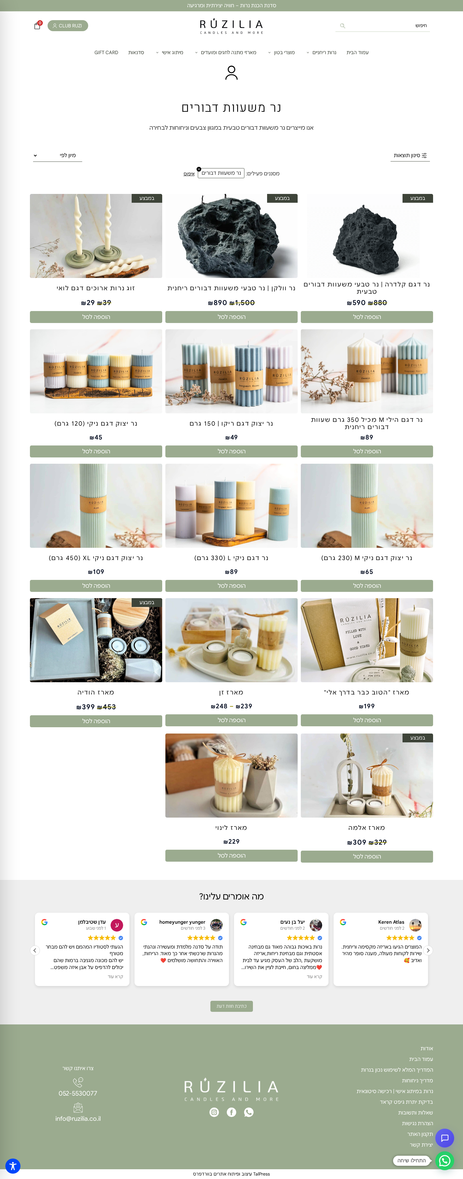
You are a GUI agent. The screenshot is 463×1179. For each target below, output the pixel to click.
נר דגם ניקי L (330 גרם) (231, 558)
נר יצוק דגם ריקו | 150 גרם (231, 423)
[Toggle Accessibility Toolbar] (13, 1166)
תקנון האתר (420, 1134)
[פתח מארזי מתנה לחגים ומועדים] (196, 52)
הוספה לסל (367, 317)
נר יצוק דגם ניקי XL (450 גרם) (96, 558)
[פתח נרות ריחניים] (308, 52)
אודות (426, 1049)
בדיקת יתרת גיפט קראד (406, 1102)
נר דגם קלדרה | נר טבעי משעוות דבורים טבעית (367, 288)
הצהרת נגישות (417, 1123)
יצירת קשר (421, 1145)
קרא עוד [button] (123, 976)
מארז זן (231, 692)
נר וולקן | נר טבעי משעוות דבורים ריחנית (231, 288)
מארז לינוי (231, 828)
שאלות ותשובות (415, 1113)
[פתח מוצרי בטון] (269, 52)
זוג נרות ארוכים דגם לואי (96, 288)
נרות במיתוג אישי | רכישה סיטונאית (395, 1091)
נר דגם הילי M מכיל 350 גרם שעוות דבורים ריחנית (367, 424)
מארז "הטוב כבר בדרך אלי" (367, 692)
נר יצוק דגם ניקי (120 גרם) (96, 423)
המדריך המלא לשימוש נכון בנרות (397, 1070)
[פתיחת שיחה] (444, 1138)
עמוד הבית (421, 1059)
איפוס (189, 174)
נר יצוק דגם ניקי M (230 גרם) (367, 558)
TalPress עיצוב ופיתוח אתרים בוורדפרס (231, 1174)
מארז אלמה (367, 828)
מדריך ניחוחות (417, 1081)
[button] (428, 950)
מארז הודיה (96, 692)
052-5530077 (78, 1093)
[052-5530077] (78, 1082)
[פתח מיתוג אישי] (157, 52)
